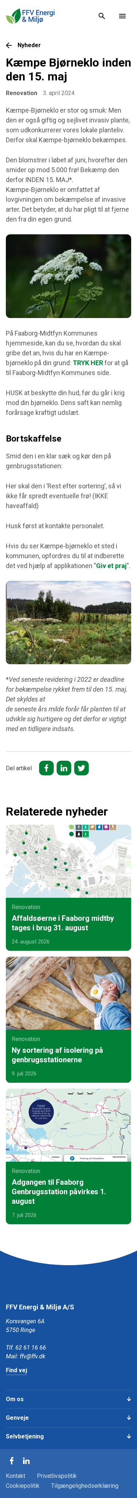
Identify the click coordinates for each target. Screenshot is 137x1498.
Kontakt (15, 1475)
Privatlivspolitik (57, 1475)
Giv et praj (111, 566)
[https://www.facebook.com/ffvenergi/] (12, 1461)
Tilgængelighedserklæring (84, 1485)
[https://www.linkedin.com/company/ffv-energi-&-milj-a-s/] (26, 1461)
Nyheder (29, 45)
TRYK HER (88, 363)
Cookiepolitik (22, 1485)
